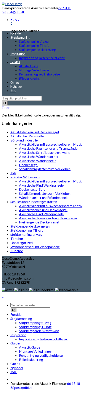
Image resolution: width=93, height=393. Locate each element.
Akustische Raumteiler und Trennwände (48, 148)
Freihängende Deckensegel (39, 222)
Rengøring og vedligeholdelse (39, 74)
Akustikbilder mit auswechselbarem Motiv (50, 144)
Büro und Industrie (24, 140)
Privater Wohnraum (25, 177)
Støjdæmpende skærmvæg (37, 50)
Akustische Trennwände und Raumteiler (48, 218)
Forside (15, 33)
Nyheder (16, 86)
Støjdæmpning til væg (34, 41)
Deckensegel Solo (32, 189)
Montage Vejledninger (34, 70)
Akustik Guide (28, 66)
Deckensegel (28, 165)
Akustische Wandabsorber (39, 156)
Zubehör (16, 251)
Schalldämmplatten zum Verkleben (45, 169)
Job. (13, 91)
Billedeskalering (29, 78)
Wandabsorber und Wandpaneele (43, 197)
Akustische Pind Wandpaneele (41, 185)
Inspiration (18, 54)
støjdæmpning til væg (26, 234)
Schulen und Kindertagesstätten (33, 202)
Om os (14, 82)
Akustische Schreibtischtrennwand (44, 152)
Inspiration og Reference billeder (42, 58)
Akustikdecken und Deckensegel (34, 132)
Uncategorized (21, 243)
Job (13, 173)
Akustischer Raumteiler (27, 136)
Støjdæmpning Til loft (34, 45)
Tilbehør (16, 238)
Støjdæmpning (20, 37)
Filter (6, 107)
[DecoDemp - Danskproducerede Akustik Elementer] (12, 4)
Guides (15, 62)
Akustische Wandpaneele (37, 161)
